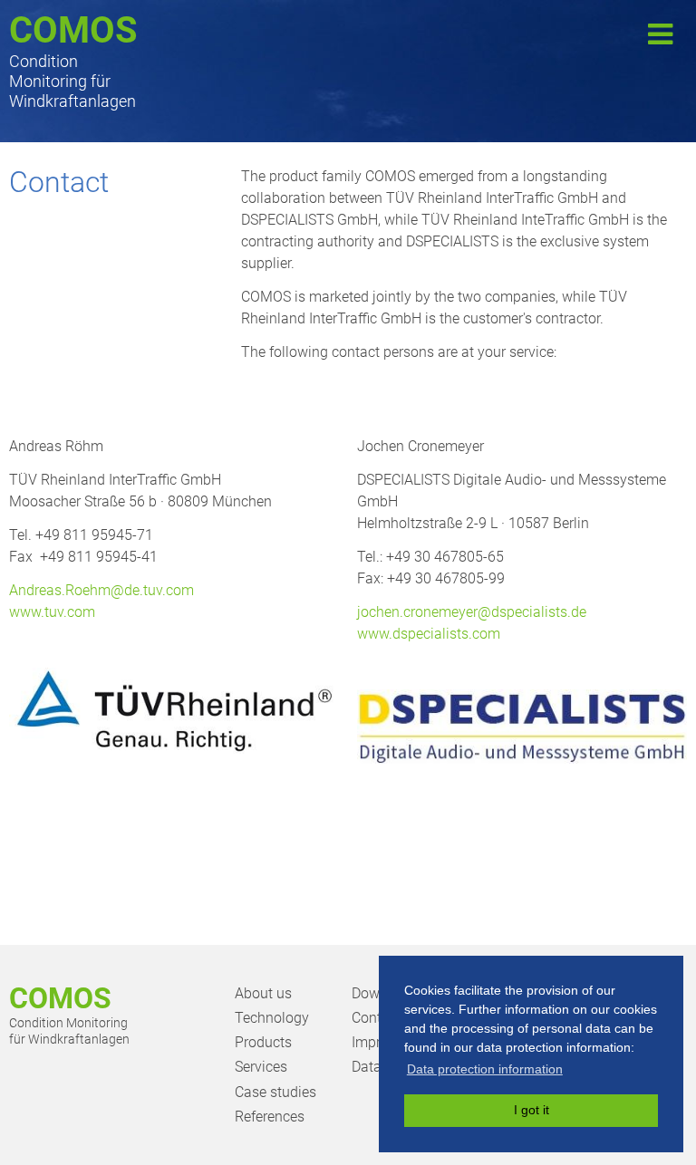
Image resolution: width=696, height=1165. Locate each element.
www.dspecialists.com (428, 633)
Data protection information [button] (485, 1069)
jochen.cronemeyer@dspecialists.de (471, 612)
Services (261, 1066)
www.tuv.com (52, 612)
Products (263, 1042)
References (269, 1116)
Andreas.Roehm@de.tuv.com (101, 590)
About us (263, 993)
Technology (272, 1017)
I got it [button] (531, 1109)
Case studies (275, 1092)
